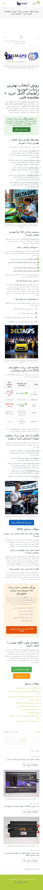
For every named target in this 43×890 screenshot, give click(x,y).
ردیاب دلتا (9, 41)
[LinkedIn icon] (20, 882)
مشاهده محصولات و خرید (21, 669)
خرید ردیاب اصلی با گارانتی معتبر (21, 522)
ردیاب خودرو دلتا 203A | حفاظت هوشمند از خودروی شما (21, 806)
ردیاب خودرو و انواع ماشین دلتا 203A (27, 703)
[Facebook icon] (27, 882)
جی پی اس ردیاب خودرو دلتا (30, 709)
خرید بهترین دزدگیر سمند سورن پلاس (27, 721)
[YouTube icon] (22, 882)
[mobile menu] (4, 3)
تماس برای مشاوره (21, 676)
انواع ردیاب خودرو (33, 712)
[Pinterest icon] (18, 882)
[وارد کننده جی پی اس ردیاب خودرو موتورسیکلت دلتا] (21, 3)
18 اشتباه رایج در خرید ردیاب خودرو (28, 688)
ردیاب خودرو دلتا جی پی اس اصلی (28, 706)
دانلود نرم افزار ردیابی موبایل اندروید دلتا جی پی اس (23, 759)
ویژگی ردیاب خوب (33, 699)
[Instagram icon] (16, 882)
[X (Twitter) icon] (25, 882)
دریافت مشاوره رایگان (21, 129)
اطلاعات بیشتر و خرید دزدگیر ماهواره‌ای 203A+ (21, 630)
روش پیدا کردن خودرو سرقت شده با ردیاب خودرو (24, 696)
